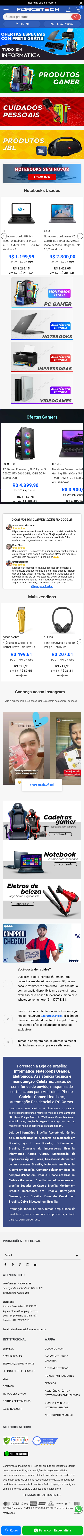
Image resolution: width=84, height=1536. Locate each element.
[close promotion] (81, 3)
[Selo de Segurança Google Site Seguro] (15, 1440)
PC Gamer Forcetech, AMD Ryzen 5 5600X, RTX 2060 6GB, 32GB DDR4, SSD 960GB (24, 473)
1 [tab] (42, 56)
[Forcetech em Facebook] (5, 1265)
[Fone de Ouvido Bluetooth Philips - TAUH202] (21, 620)
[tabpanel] (42, 44)
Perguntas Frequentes (59, 1376)
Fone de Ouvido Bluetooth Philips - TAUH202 (19, 645)
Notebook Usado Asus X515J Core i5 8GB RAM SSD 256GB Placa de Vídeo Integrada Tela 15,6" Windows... (21, 243)
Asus (6, 231)
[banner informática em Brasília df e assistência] (42, 44)
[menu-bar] (8, 9)
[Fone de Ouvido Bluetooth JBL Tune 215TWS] (62, 620)
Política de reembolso (16, 1401)
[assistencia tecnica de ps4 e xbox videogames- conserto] (42, 389)
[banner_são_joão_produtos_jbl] (42, 144)
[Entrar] (68, 9)
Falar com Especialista (55, 1530)
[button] (4, 236)
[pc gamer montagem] (42, 292)
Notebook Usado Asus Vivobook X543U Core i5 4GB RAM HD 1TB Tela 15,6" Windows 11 (62, 243)
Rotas (14, 1530)
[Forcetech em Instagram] (27, 1265)
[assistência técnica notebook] (42, 325)
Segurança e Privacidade (18, 1363)
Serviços (50, 1383)
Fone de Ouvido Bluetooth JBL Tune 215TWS (60, 645)
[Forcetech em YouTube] (35, 1265)
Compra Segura (12, 1356)
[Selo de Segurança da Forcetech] (16, 1454)
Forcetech (9, 464)
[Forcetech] (39, 9)
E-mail (8, 1255)
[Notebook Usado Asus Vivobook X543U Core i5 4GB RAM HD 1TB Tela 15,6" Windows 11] (62, 214)
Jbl (46, 637)
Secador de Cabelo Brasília (39, 1185)
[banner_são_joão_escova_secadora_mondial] (42, 111)
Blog (6, 1378)
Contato (8, 1386)
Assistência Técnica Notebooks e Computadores (62, 1393)
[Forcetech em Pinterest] (20, 1265)
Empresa (8, 1348)
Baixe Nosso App (13, 1409)
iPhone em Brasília (62, 1175)
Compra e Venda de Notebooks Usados (57, 1405)
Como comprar (54, 1348)
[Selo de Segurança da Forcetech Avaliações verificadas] (45, 1440)
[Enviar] (76, 17)
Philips (7, 637)
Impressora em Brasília (39, 1191)
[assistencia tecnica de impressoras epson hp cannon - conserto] (42, 357)
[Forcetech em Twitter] (12, 1265)
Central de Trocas (56, 1368)
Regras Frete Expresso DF (19, 1371)
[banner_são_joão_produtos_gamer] (42, 78)
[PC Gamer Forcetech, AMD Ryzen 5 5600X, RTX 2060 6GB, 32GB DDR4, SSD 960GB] (25, 443)
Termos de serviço (14, 1393)
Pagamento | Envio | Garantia (57, 1358)
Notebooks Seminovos (58, 1415)
